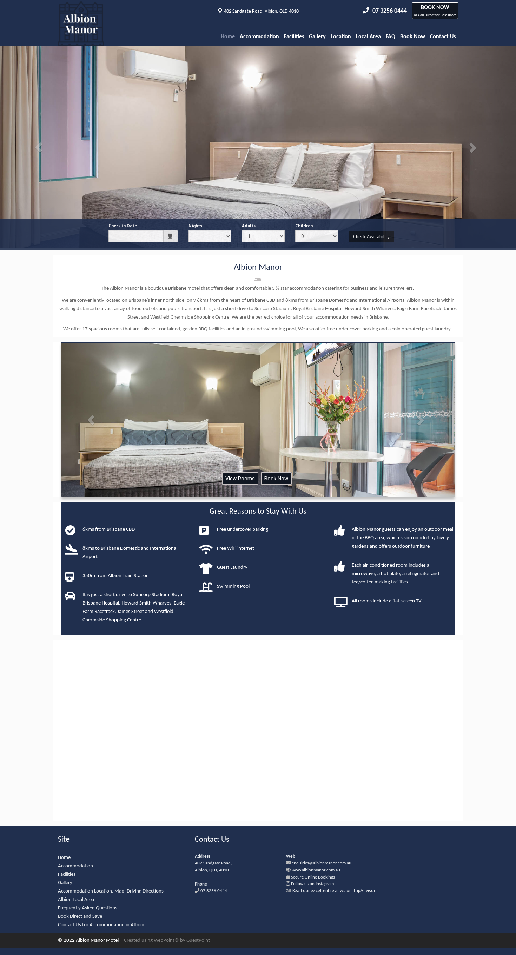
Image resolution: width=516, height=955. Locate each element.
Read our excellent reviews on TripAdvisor (333, 891)
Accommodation (259, 37)
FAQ (390, 37)
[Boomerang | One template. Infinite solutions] (81, 37)
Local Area (368, 37)
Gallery (317, 37)
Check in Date (122, 226)
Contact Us (443, 37)
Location (341, 37)
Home (228, 37)
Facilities (294, 37)
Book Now (412, 37)
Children (304, 226)
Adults (249, 226)
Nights (195, 226)
